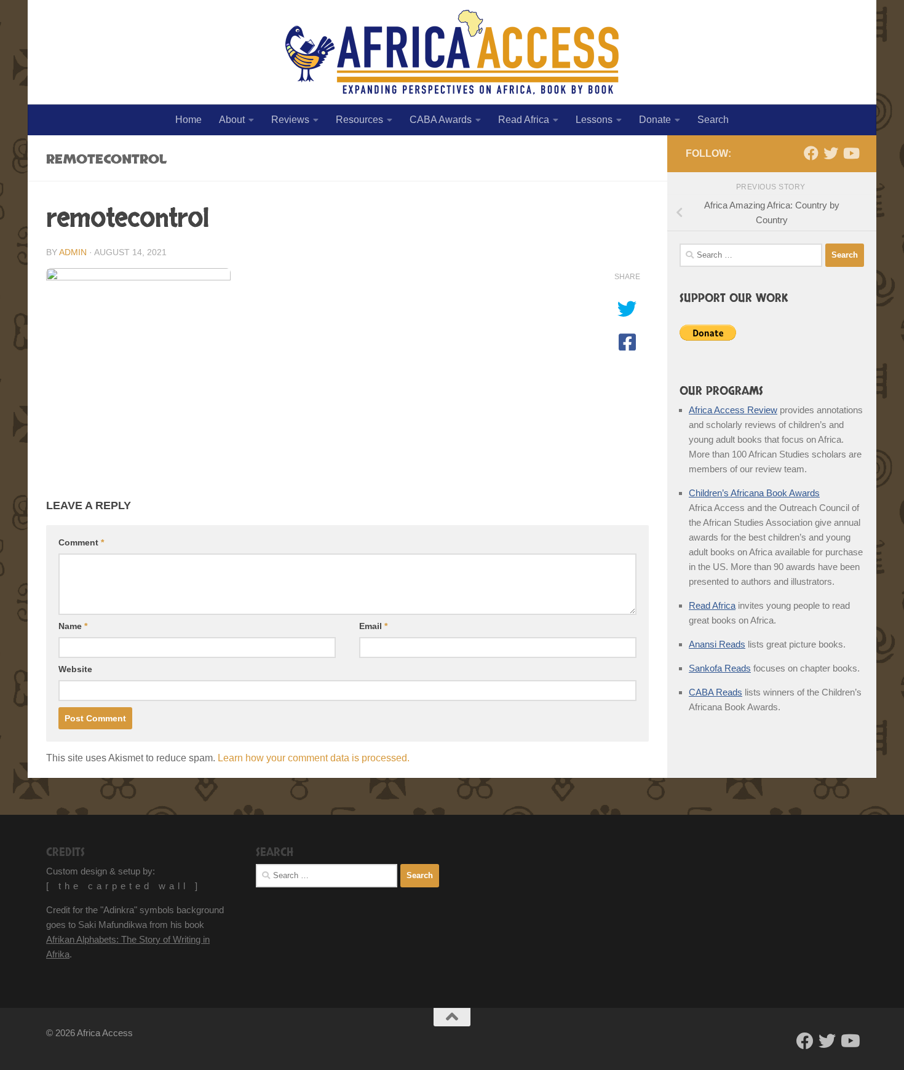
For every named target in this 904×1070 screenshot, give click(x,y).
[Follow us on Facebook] (811, 153)
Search (713, 119)
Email (373, 626)
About (232, 119)
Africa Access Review (733, 410)
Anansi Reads (717, 644)
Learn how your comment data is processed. (314, 758)
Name (72, 626)
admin (73, 252)
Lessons (594, 119)
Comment (81, 542)
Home (188, 119)
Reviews (290, 119)
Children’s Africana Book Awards (754, 493)
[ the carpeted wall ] (123, 886)
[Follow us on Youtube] (850, 153)
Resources (359, 119)
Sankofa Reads (720, 668)
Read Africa (523, 119)
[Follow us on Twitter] (830, 153)
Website (75, 669)
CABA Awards (441, 119)
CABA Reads (715, 692)
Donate (655, 119)
